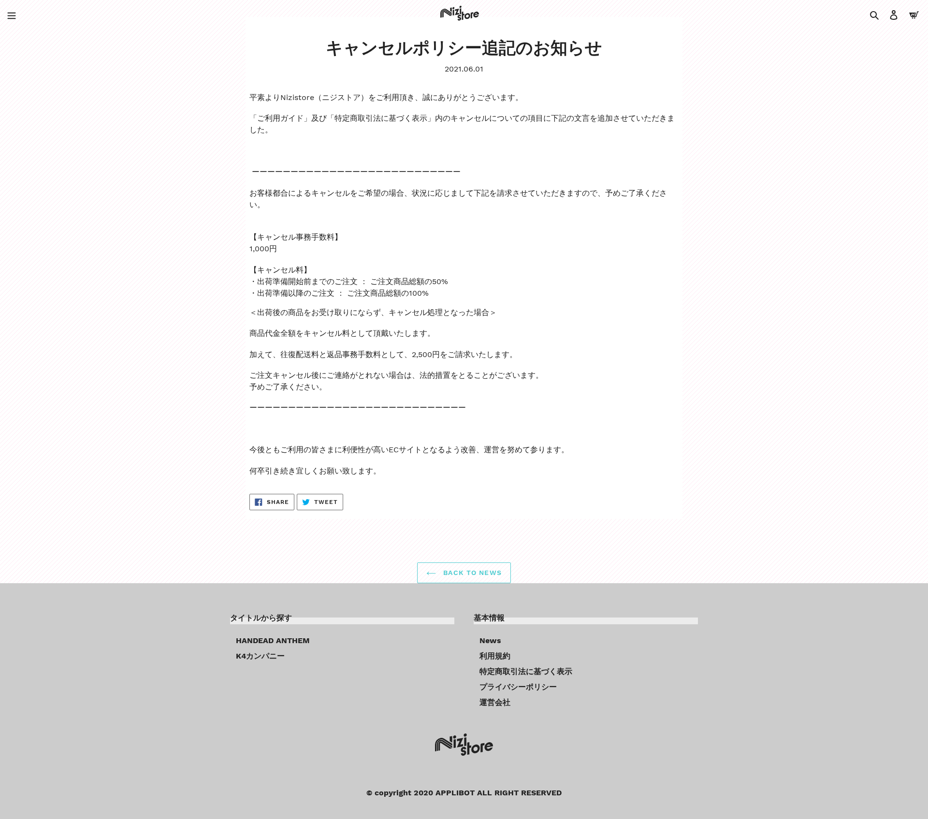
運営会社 (494, 702)
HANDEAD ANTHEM (273, 640)
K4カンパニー (260, 656)
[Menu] (11, 14)
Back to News (471, 572)
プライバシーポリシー (518, 686)
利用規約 (494, 656)
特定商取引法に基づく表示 (525, 671)
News (490, 640)
